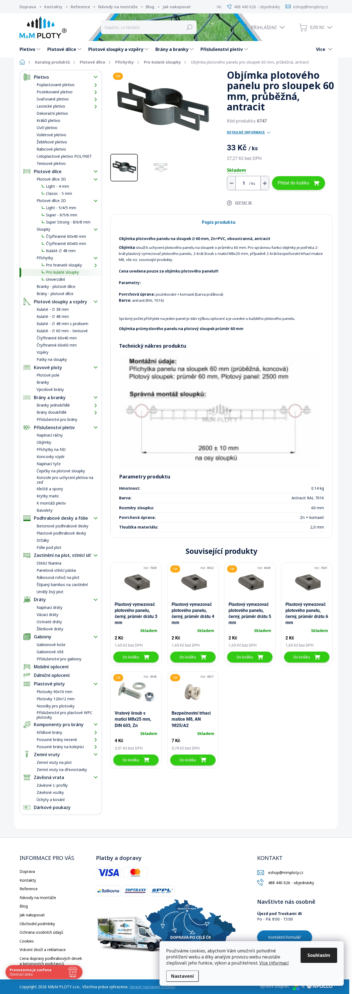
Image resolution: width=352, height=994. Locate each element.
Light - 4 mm (57, 186)
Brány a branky (50, 397)
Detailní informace (246, 132)
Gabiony (42, 637)
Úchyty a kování (51, 799)
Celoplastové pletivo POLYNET (64, 156)
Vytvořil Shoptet (274, 986)
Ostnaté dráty (49, 621)
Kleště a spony (50, 488)
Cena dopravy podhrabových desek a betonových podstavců (51, 961)
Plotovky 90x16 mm (54, 691)
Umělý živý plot (50, 591)
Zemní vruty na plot (54, 762)
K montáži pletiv (51, 503)
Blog (150, 6)
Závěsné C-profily (52, 785)
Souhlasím (318, 955)
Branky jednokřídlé (53, 405)
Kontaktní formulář (284, 937)
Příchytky (45, 257)
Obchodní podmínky (37, 923)
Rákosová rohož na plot (58, 577)
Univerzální (55, 279)
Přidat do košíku (293, 183)
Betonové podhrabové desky (62, 526)
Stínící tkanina (49, 563)
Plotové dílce (48, 171)
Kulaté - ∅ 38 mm (53, 309)
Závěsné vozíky (50, 792)
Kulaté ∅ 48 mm (61, 250)
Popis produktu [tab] (218, 222)
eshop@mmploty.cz (285, 872)
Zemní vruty (47, 754)
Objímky (44, 442)
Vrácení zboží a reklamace (43, 949)
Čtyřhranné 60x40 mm (66, 236)
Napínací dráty (49, 607)
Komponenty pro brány (59, 724)
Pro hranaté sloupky (64, 265)
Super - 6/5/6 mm (61, 214)
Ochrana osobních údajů (41, 932)
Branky (43, 382)
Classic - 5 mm (59, 193)
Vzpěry (42, 352)
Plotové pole (48, 375)
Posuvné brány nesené (57, 739)
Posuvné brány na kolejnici (60, 746)
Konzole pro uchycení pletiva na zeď (65, 480)
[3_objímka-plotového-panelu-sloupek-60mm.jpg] (220, 411)
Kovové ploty (48, 367)
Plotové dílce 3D (51, 179)
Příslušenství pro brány (57, 419)
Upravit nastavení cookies (152, 986)
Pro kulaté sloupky (62, 272)
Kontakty (53, 6)
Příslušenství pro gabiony (59, 658)
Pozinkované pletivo (55, 91)
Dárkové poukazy (52, 807)
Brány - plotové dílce (55, 293)
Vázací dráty (47, 614)
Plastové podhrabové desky (61, 533)
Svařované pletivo (53, 99)
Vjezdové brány (50, 389)
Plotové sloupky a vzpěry (60, 302)
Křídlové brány (49, 732)
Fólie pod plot (49, 547)
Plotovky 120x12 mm (56, 698)
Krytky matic (48, 496)
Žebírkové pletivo (52, 142)
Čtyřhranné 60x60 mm (66, 243)
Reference (80, 6)
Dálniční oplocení (52, 675)
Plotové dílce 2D (51, 200)
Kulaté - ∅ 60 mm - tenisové (62, 330)
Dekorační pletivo (52, 113)
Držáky (43, 540)
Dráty (40, 600)
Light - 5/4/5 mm (61, 207)
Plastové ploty (49, 684)
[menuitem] (31, 49)
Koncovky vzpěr (51, 456)
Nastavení (182, 976)
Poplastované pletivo (56, 84)
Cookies (27, 941)
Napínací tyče (49, 463)
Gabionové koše (51, 644)
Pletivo (41, 77)
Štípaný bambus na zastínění (62, 584)
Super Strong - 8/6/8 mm (68, 222)
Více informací (274, 963)
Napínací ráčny (50, 435)
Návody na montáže (118, 6)
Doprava (28, 6)
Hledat (189, 27)
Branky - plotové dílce (56, 286)
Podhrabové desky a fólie (61, 518)
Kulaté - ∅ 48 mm (53, 316)
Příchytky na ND (51, 449)
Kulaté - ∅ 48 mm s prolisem (62, 323)
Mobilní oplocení (51, 667)
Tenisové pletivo (51, 163)
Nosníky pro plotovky (56, 706)
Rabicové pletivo (51, 149)
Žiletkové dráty (50, 628)
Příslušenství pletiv (54, 427)
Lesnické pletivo (51, 106)
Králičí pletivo (48, 120)
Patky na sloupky (52, 359)
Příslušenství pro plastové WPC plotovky (64, 715)
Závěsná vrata (49, 777)
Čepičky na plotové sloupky (61, 470)
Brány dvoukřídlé (52, 412)
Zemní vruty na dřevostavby (62, 769)
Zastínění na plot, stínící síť (62, 555)
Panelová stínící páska (56, 570)
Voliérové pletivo (51, 134)
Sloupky (43, 229)
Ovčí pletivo (47, 127)
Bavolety (45, 510)
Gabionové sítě (50, 651)
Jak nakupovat (177, 6)
